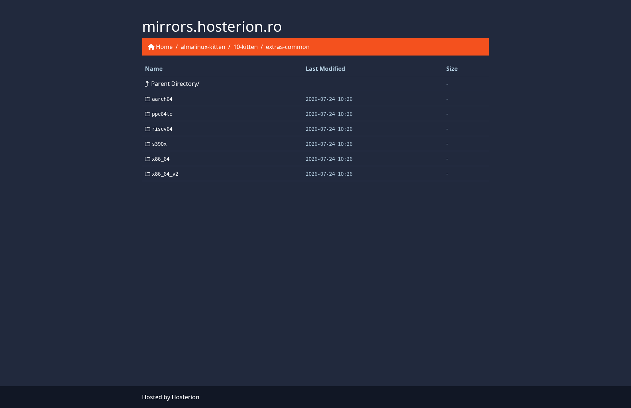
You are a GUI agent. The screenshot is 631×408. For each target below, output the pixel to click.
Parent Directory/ (175, 84)
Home (164, 47)
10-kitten (245, 47)
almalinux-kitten (203, 47)
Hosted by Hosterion (170, 397)
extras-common (288, 47)
